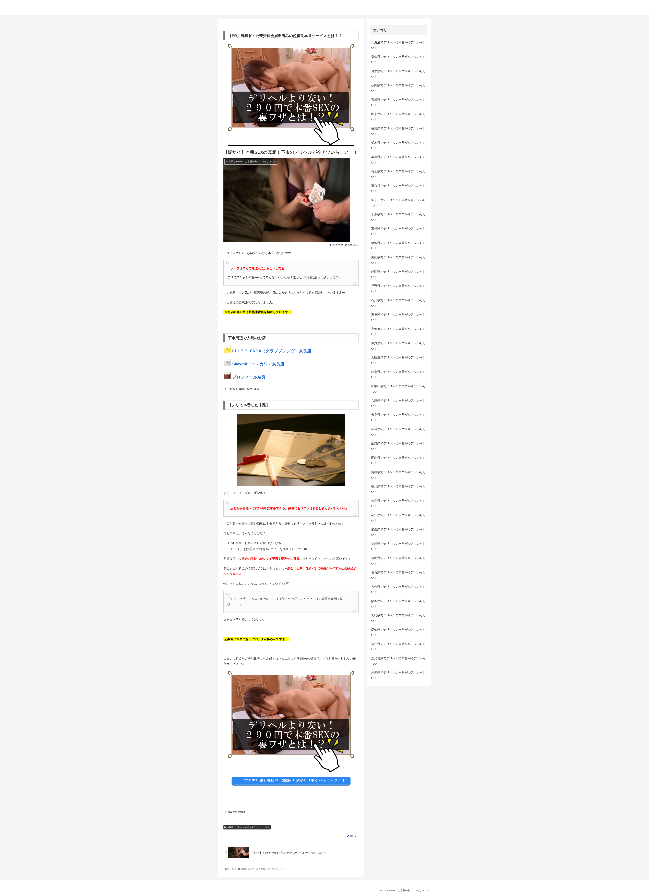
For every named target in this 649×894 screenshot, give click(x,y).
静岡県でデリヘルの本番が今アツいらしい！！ (398, 274)
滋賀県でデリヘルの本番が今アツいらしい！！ (398, 345)
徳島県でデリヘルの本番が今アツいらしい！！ (398, 503)
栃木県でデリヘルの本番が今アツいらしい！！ (398, 145)
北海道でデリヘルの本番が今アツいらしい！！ (398, 45)
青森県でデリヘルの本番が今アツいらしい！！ (398, 59)
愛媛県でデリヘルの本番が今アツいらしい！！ (398, 532)
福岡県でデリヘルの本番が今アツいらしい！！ (398, 560)
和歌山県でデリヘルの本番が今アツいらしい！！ (398, 388)
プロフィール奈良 (249, 377)
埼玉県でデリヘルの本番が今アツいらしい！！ (398, 174)
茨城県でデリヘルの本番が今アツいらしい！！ (398, 231)
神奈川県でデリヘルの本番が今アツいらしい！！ (398, 202)
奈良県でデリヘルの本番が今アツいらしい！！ (248, 827)
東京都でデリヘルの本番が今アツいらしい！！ (398, 188)
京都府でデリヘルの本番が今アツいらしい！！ (398, 331)
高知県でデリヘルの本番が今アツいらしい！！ (398, 517)
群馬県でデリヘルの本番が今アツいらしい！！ (398, 159)
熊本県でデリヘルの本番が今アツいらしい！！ (398, 603)
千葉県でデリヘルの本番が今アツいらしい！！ (398, 217)
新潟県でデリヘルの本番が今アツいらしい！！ (398, 245)
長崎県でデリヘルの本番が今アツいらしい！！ (398, 546)
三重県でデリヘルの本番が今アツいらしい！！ (398, 317)
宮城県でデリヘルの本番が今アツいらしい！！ (398, 102)
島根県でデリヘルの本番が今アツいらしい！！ (398, 474)
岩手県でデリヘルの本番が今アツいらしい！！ (398, 73)
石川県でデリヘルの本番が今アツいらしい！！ (398, 303)
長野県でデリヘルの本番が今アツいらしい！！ (398, 288)
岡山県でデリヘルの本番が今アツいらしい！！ (398, 460)
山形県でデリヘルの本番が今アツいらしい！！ (398, 116)
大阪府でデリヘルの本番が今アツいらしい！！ (398, 360)
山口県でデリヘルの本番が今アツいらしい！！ (398, 446)
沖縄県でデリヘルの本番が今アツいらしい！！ (398, 675)
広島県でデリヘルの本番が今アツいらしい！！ (398, 431)
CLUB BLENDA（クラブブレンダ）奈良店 (271, 351)
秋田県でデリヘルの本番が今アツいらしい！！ (398, 88)
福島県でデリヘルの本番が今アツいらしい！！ (398, 131)
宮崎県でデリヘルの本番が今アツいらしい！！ (398, 618)
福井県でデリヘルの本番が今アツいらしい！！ (398, 646)
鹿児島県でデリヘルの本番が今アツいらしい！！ (398, 661)
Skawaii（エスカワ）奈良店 (258, 364)
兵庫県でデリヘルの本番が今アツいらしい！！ (398, 403)
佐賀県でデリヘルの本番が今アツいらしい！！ (398, 575)
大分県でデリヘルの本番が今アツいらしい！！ (398, 589)
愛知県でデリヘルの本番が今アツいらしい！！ (398, 632)
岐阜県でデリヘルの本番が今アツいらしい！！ (398, 374)
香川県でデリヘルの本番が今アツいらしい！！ (398, 489)
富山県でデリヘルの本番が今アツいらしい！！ (398, 260)
